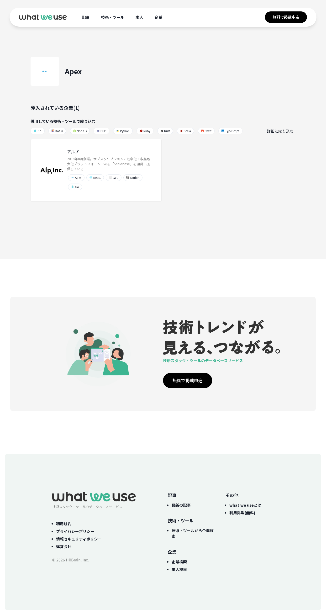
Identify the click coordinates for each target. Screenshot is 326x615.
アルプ (73, 152)
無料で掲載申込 (286, 17)
